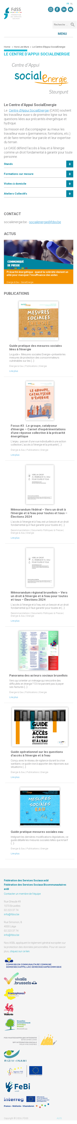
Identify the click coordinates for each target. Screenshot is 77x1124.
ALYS (59, 1118)
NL (71, 3)
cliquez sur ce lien (20, 951)
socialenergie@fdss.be (45, 222)
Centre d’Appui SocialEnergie (29, 110)
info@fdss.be (11, 914)
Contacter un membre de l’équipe (22, 893)
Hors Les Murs (21, 46)
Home (7, 46)
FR (68, 3)
